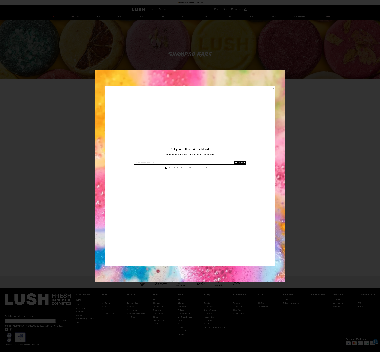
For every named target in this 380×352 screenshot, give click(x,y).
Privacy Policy (188, 168)
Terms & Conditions (200, 168)
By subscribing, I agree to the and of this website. (191, 168)
